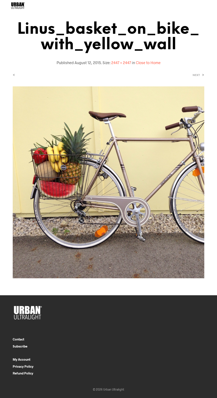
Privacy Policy (23, 366)
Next (196, 75)
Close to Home (148, 62)
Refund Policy (23, 373)
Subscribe (20, 346)
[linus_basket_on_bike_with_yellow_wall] (108, 182)
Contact (18, 339)
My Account (21, 359)
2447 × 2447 (121, 62)
